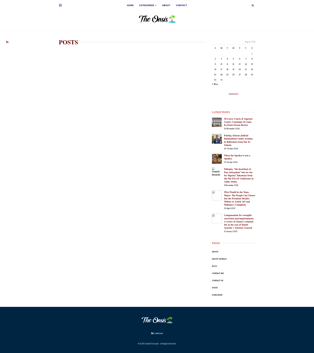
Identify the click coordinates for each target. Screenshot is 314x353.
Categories (146, 5)
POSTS (215, 287)
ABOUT (215, 251)
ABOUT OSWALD (219, 259)
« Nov (215, 84)
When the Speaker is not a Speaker (237, 157)
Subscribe (217, 295)
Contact (181, 5)
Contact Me (218, 273)
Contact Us (217, 280)
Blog (214, 266)
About (166, 5)
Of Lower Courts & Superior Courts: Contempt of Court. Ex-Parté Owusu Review (238, 122)
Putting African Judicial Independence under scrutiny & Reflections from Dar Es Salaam (238, 140)
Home (130, 5)
